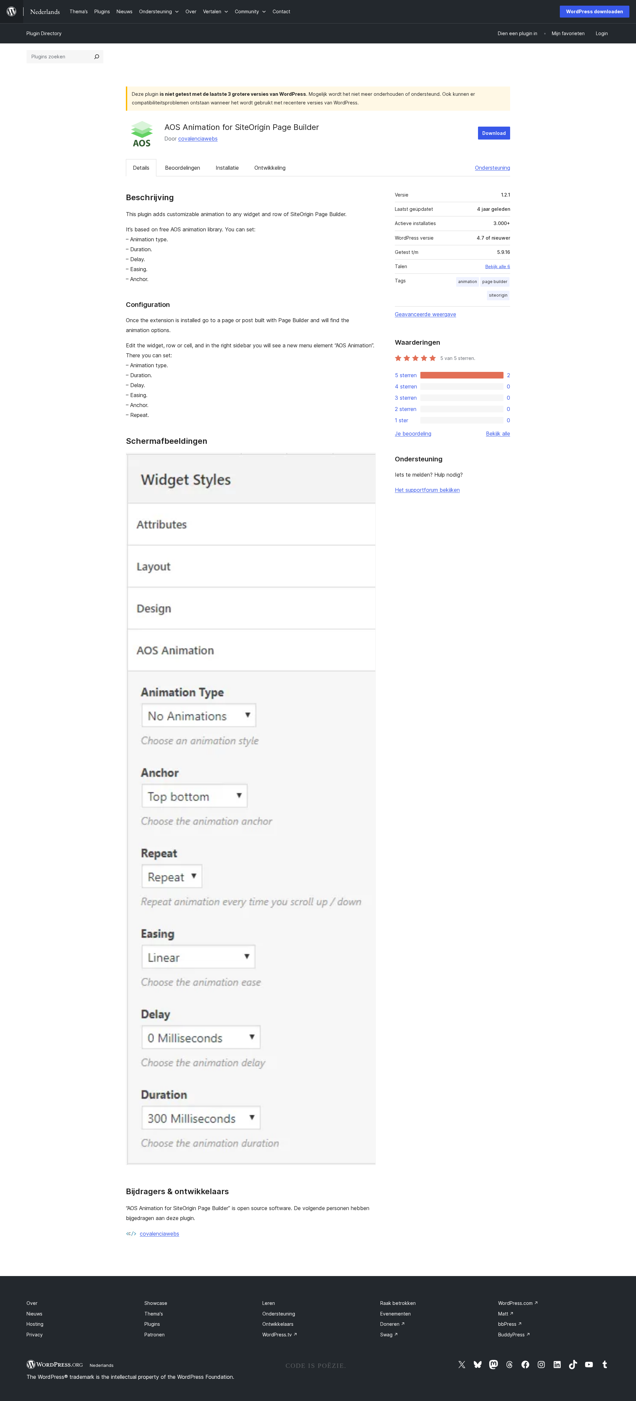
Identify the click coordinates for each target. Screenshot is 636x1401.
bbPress (510, 1324)
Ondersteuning (492, 167)
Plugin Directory (44, 33)
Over (31, 1303)
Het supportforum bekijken (427, 490)
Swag (389, 1334)
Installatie (227, 167)
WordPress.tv (279, 1334)
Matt (506, 1313)
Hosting (34, 1324)
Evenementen (395, 1313)
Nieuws (34, 1313)
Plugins (152, 1324)
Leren (268, 1303)
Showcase (155, 1303)
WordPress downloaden (594, 11)
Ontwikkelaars (277, 1324)
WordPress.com (518, 1303)
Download (494, 133)
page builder (494, 281)
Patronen (154, 1334)
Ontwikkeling (270, 167)
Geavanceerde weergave (425, 314)
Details (141, 167)
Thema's (153, 1313)
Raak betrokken (398, 1303)
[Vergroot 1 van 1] (366, 461)
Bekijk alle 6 (497, 266)
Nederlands (102, 1365)
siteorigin (498, 295)
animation (467, 281)
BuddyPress (514, 1334)
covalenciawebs (198, 138)
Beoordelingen (182, 167)
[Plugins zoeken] (96, 56)
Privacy (34, 1334)
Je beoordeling (413, 433)
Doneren (392, 1324)
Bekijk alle (498, 433)
